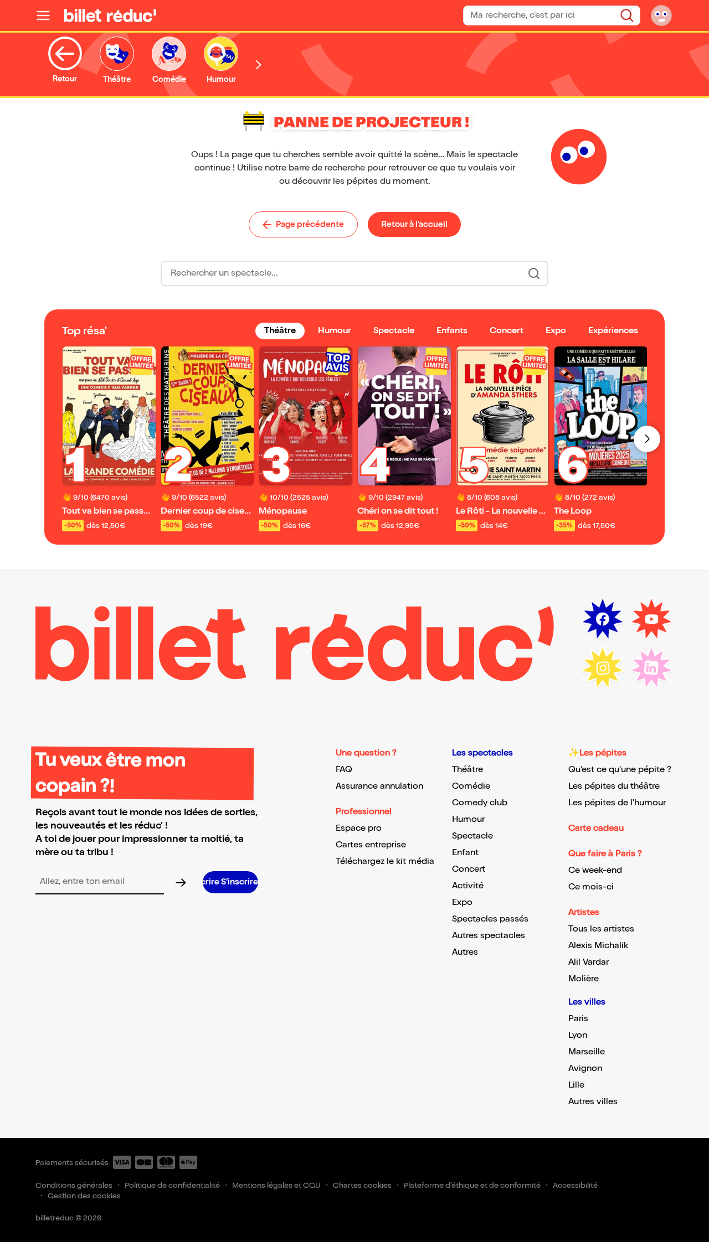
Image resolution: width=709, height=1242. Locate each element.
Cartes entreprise (371, 845)
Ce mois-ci (591, 887)
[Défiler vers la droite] (258, 64)
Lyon (577, 1035)
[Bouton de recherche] (534, 273)
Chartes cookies (362, 1185)
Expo (462, 902)
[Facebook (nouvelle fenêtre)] (602, 619)
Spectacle (472, 836)
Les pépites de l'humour (617, 803)
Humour (468, 819)
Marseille (586, 1052)
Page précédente (310, 224)
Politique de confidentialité (172, 1185)
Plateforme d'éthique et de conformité (472, 1185)
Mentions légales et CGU (276, 1185)
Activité (468, 886)
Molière (583, 979)
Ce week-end (595, 870)
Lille (576, 1085)
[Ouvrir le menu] (47, 15)
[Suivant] (647, 439)
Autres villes (593, 1101)
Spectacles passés (490, 919)
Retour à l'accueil (414, 224)
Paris (578, 1018)
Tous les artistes (601, 929)
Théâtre (467, 769)
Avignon (585, 1068)
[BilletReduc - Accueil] (110, 15)
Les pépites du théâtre (614, 786)
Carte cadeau (596, 828)
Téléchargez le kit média (385, 861)
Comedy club (479, 803)
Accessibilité (575, 1185)
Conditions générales (73, 1185)
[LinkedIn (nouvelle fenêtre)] (651, 668)
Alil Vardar (588, 962)
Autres (465, 952)
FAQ (344, 769)
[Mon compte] (661, 15)
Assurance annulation (379, 786)
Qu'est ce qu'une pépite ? (619, 769)
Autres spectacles (488, 935)
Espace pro (359, 828)
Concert (468, 869)
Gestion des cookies (84, 1195)
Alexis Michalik (598, 945)
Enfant (465, 852)
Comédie (471, 786)
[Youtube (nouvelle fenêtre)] (651, 619)
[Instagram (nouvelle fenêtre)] (602, 668)
